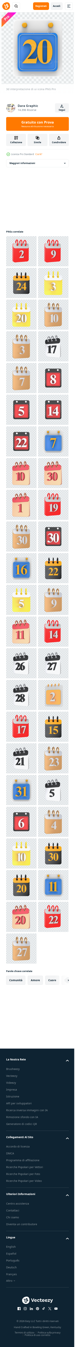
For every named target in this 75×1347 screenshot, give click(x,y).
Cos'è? (38, 154)
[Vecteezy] (6, 6)
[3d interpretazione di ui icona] (21, 251)
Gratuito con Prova (37, 124)
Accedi (56, 6)
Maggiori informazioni (22, 163)
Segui (62, 110)
